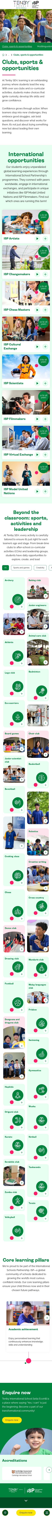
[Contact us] (5, 1513)
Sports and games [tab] (21, 568)
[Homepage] (5, 55)
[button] (14, 593)
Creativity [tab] (40, 568)
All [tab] (5, 568)
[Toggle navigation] (47, 1513)
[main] (26, 764)
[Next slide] (49, 1470)
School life (10, 55)
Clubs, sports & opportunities (17, 46)
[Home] (26, 4)
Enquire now (26, 1512)
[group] (21, 1473)
